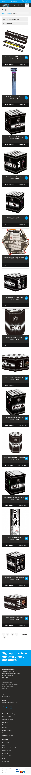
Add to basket (10, 64)
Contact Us (5, 761)
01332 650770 (6, 696)
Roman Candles (6, 730)
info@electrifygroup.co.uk (10, 702)
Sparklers (5, 733)
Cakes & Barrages (7, 719)
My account (5, 742)
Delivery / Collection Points (10, 748)
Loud (3, 725)
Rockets (4, 727)
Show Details (22, 64)
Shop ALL (4, 1)
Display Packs (6, 716)
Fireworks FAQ (6, 756)
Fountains (5, 722)
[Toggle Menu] (27, 5)
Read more (10, 305)
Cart (26, 1)
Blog (3, 758)
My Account (13, 1)
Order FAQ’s (5, 753)
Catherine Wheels (7, 735)
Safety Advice (6, 750)
